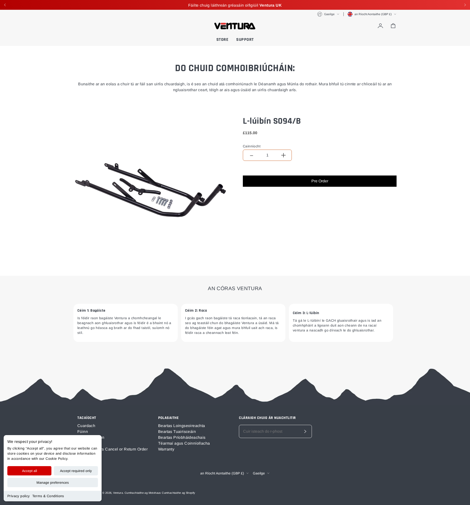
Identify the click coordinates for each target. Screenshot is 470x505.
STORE (222, 39)
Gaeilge (329, 14)
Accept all (29, 471)
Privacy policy (18, 496)
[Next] (465, 5)
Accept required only (76, 471)
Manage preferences (52, 482)
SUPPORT (245, 39)
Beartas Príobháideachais (182, 437)
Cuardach (86, 426)
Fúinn (82, 431)
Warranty (166, 449)
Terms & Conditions (48, 496)
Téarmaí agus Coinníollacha (184, 443)
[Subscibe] (305, 431)
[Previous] (5, 5)
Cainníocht (251, 146)
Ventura (118, 492)
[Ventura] (235, 26)
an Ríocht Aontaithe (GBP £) (373, 14)
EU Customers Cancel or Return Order (112, 449)
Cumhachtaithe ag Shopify (178, 492)
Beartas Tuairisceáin (177, 431)
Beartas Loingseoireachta (181, 426)
